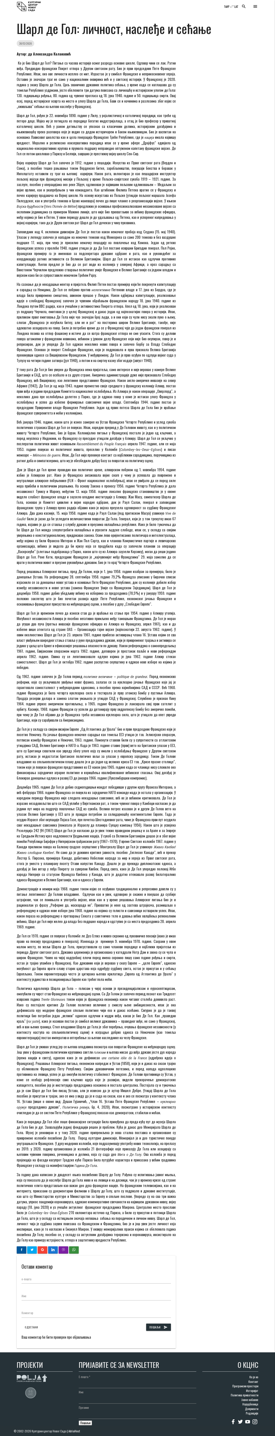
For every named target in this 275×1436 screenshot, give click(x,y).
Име (24, 1296)
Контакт (253, 1381)
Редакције (252, 1413)
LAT (236, 6)
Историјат (252, 1390)
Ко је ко (253, 1377)
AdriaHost (74, 1431)
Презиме (84, 1407)
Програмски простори (245, 1386)
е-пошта (26, 1279)
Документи (251, 1408)
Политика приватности (244, 1395)
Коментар (27, 1313)
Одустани (31, 1327)
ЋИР (227, 6)
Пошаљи (158, 1327)
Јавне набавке (249, 1399)
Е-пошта (84, 1376)
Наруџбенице (250, 1404)
